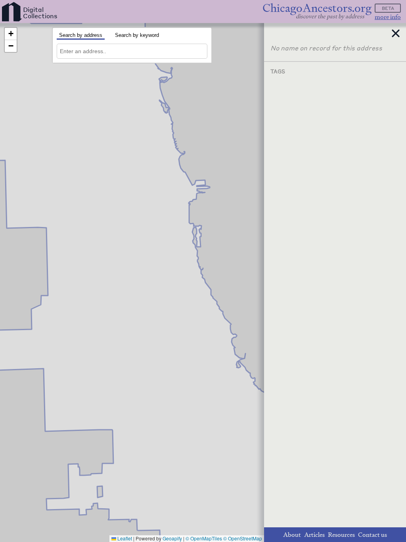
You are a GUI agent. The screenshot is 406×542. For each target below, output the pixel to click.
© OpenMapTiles (204, 538)
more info (388, 17)
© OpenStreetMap (242, 538)
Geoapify (172, 538)
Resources (341, 534)
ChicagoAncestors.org (317, 8)
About (292, 534)
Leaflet (124, 538)
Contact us (372, 534)
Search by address (80, 35)
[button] (11, 34)
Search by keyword (137, 35)
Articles (314, 534)
